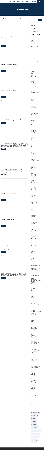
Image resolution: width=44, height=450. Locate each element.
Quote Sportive (33, 295)
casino (32, 122)
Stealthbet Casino (33, 335)
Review (32, 302)
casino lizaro (37, 415)
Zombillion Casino (33, 396)
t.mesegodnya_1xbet (33, 341)
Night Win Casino (33, 257)
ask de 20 (32, 100)
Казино (32, 403)
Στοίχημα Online (33, 401)
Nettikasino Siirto (33, 251)
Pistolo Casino (33, 288)
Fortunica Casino (33, 168)
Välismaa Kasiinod (33, 374)
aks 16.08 (32, 94)
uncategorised (33, 358)
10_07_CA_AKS (33, 73)
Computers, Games (33, 147)
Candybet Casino (33, 121)
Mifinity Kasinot (33, 237)
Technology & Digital (33, 343)
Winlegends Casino (33, 387)
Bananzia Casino (33, 105)
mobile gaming (35, 434)
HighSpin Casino (33, 190)
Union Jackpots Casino (34, 361)
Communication (33, 146)
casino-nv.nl (32, 132)
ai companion (32, 91)
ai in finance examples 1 (34, 92)
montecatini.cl (32, 244)
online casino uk (32, 440)
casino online (32, 125)
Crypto (32, 152)
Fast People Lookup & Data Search (35, 160)
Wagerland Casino (33, 380)
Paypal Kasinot (33, 282)
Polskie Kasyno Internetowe (34, 290)
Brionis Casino (33, 119)
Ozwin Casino (33, 278)
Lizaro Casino (32, 224)
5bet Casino (32, 82)
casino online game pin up (33, 421)
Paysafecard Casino (33, 283)
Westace (32, 381)
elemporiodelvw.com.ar (34, 158)
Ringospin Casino (33, 303)
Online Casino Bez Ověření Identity (35, 268)
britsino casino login (33, 415)
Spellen (32, 320)
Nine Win (32, 259)
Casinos (32, 139)
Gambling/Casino (33, 175)
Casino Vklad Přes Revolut (34, 131)
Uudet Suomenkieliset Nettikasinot (35, 368)
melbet (32, 434)
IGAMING (32, 196)
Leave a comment (33, 29)
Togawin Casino (33, 349)
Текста (32, 404)
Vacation (16, 64)
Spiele (32, 321)
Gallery (23, 1)
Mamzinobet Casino (33, 236)
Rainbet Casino (33, 297)
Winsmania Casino (33, 389)
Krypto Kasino (33, 216)
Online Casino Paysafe (34, 269)
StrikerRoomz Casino (33, 336)
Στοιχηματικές (33, 402)
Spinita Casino (33, 322)
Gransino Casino (33, 189)
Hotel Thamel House (8, 448)
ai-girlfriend (32, 93)
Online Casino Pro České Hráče (35, 270)
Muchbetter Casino (33, 246)
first (31, 165)
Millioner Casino (33, 238)
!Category (32, 71)
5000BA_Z (32, 81)
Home (10, 1)
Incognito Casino (33, 197)
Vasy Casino (32, 375)
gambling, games (33, 174)
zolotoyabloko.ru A (33, 395)
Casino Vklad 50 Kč (33, 130)
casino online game (33, 418)
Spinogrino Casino (33, 326)
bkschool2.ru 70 (33, 114)
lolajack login (32, 433)
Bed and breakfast (17, 18)
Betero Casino (33, 108)
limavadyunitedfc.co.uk (34, 222)
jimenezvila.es (33, 204)
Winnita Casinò (33, 388)
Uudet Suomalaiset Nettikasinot (34, 367)
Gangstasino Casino (33, 182)
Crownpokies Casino (33, 151)
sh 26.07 (32, 309)
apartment (39, 412)
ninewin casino (32, 437)
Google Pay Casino (33, 188)
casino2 (32, 137)
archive (32, 99)
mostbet (39, 434)
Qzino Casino (32, 296)
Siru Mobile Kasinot (33, 310)
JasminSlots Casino (33, 201)
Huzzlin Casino (33, 194)
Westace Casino (33, 382)
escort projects (33, 159)
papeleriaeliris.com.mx (33, 279)
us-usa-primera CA (33, 365)
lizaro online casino (38, 430)
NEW (32, 252)
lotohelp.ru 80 (33, 229)
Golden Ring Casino (33, 187)
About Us (14, 1)
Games (32, 180)
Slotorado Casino (33, 315)
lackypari (32, 427)
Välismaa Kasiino (33, 373)
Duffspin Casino (33, 154)
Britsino (32, 120)
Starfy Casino (32, 334)
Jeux (32, 203)
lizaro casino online (33, 430)
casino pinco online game (33, 424)
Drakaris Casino (33, 153)
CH (31, 140)
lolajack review (36, 433)
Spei (31, 319)
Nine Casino (32, 258)
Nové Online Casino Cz (34, 260)
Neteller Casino (33, 250)
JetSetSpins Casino (33, 202)
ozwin (36, 440)
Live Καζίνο (32, 223)
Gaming (32, 181)
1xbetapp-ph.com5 (33, 76)
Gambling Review (33, 173)
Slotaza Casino (33, 314)
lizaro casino (35, 427)
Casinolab (32, 138)
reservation (39, 440)
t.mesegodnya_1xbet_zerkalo (34, 342)
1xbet (31, 412)
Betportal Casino (33, 112)
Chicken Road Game (33, 144)
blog (31, 115)
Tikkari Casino (33, 348)
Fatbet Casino (33, 161)
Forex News (32, 166)
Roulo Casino (32, 305)
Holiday (16, 90)
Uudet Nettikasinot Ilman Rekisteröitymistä (36, 366)
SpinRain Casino (33, 327)
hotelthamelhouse (9, 18)
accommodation (35, 412)
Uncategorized (20, 18)
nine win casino (36, 437)
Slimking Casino (33, 313)
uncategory (32, 360)
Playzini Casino (33, 289)
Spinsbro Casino (33, 329)
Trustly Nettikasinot (33, 354)
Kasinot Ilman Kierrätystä (34, 210)
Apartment (13, 18)
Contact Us (27, 1)
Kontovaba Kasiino (33, 215)
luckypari (40, 433)
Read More (4, 71)
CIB (31, 145)
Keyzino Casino (33, 214)
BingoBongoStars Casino (34, 113)
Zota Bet (32, 397)
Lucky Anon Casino (33, 230)
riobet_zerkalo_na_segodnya (34, 304)
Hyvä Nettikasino (33, 195)
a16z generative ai (33, 83)
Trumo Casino (33, 353)
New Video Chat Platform (34, 253)
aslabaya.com (33, 101)
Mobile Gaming (33, 243)
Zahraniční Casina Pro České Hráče (35, 394)
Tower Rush (32, 352)
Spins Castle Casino (33, 328)
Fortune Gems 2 (33, 167)
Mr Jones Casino (33, 245)
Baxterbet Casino (33, 106)
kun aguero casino (33, 217)
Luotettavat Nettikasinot (34, 231)
